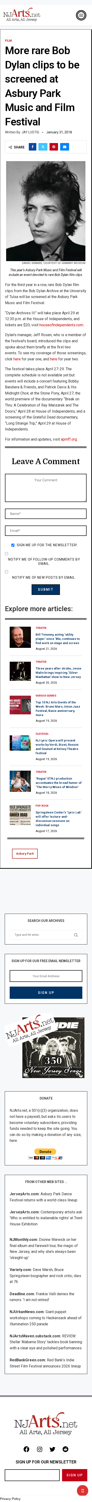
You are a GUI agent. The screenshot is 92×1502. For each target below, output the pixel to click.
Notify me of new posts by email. (44, 577)
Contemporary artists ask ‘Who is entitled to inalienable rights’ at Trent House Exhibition (46, 1218)
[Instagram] (40, 1449)
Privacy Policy (10, 1499)
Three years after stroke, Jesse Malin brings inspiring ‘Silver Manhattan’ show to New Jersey (58, 673)
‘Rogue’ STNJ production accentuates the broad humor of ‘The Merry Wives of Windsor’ (59, 783)
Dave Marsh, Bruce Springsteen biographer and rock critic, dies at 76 (45, 1275)
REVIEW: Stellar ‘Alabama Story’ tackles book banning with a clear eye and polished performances (46, 1342)
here (17, 359)
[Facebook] (27, 1449)
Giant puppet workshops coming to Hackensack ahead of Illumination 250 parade (46, 1318)
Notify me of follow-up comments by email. (44, 562)
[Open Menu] (81, 15)
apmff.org (69, 439)
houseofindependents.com (61, 325)
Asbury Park (25, 853)
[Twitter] (53, 1449)
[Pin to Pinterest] (54, 147)
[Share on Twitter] (42, 147)
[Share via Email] (64, 147)
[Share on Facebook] (32, 147)
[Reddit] (65, 1449)
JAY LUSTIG (30, 132)
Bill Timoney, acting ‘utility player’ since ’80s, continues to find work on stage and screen (58, 639)
